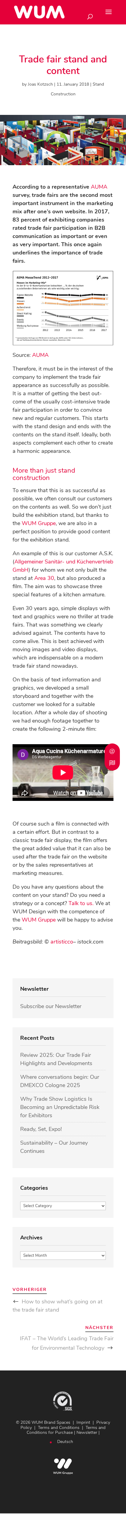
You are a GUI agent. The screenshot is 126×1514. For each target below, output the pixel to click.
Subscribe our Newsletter (50, 1006)
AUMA (99, 186)
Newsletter (86, 1432)
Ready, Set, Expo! (41, 1129)
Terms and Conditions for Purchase (66, 1430)
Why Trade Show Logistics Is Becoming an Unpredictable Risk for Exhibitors (59, 1107)
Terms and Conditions (59, 1427)
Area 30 (44, 578)
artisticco (61, 941)
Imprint (83, 1422)
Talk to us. (81, 903)
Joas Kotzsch (40, 84)
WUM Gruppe (39, 523)
